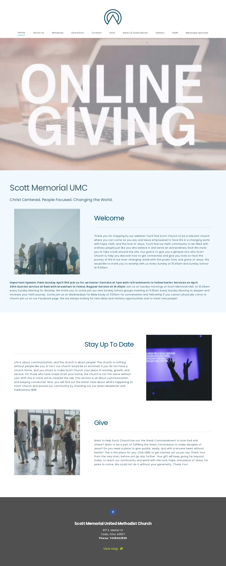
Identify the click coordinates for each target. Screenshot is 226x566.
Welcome (109, 218)
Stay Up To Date (109, 344)
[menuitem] (21, 32)
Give (101, 422)
